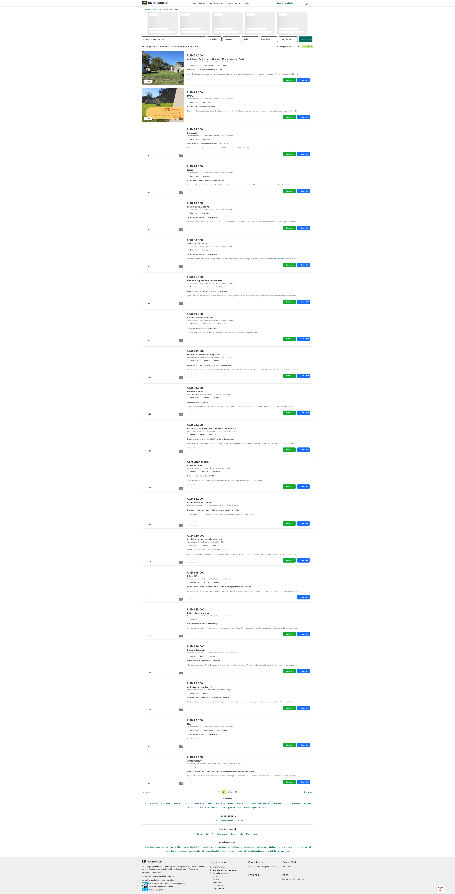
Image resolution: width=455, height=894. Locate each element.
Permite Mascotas (222, 847)
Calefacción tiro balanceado (268, 847)
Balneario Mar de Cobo (225, 803)
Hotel (241, 834)
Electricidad (149, 847)
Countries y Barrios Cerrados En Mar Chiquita (238, 807)
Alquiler (239, 821)
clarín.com (286, 866)
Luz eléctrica (208, 847)
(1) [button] (202, 39)
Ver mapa (308, 46)
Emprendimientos (199, 3)
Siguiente (308, 792)
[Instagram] (253, 880)
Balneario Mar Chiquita (204, 803)
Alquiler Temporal (227, 821)
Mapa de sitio (218, 888)
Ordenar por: (281, 47)
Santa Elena (307, 803)
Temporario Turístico (191, 847)
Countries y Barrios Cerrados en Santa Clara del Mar (279, 803)
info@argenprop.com (267, 866)
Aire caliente (287, 847)
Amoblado (182, 851)
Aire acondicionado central (255, 851)
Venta (214, 821)
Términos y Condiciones (151, 872)
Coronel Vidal (192, 807)
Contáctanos (218, 885)
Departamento (222, 834)
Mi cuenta (217, 882)
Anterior (146, 792)
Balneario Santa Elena (209, 807)
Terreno (200, 834)
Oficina (248, 834)
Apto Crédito (176, 847)
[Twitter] (261, 880)
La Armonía (263, 807)
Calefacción (237, 847)
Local (256, 834)
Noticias (237, 3)
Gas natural (306, 847)
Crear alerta (306, 39)
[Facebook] (249, 880)
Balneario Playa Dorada (246, 803)
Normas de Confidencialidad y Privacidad (158, 876)
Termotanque (283, 851)
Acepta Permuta (235, 851)
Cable (296, 847)
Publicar (246, 3)
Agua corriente (162, 847)
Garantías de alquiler (285, 3)
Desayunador (249, 847)
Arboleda (272, 851)
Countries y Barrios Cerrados (220, 3)
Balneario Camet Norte (183, 803)
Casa (207, 834)
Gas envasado (194, 851)
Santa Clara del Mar (151, 803)
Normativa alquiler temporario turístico (158, 880)
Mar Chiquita (166, 803)
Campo (234, 834)
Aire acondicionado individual (214, 851)
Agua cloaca (171, 851)
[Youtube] (257, 880)
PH (213, 834)
